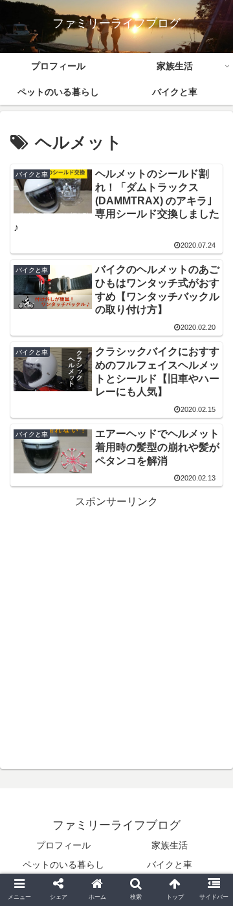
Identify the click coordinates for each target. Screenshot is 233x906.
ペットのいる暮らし (63, 864)
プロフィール (63, 845)
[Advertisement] (116, 628)
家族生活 (169, 845)
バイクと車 (169, 864)
